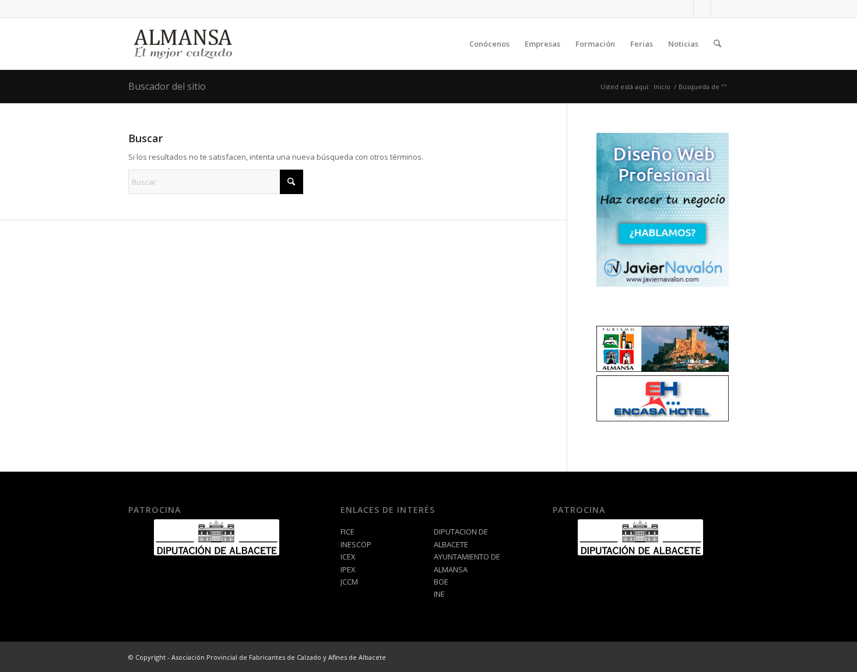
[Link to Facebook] (684, 8)
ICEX (348, 556)
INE (439, 594)
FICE (347, 531)
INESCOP (355, 544)
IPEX (348, 569)
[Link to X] (702, 8)
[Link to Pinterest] (720, 8)
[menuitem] (489, 43)
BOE (441, 581)
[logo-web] (184, 43)
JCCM (349, 581)
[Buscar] (717, 43)
